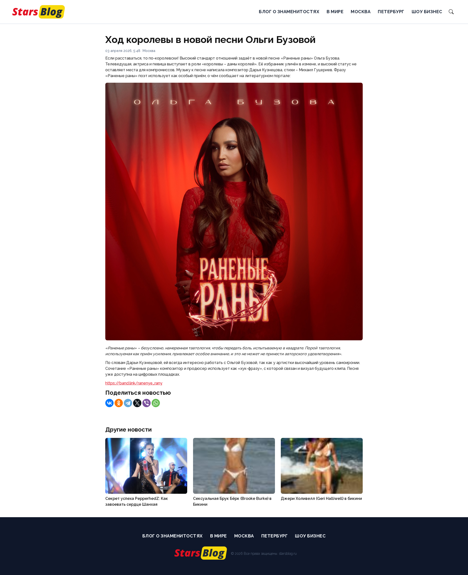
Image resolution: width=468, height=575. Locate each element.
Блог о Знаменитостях (289, 11)
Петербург (391, 11)
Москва (360, 11)
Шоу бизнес (427, 11)
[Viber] (146, 403)
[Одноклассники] (119, 403)
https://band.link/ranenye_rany (133, 383)
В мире (335, 11)
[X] (137, 403)
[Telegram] (128, 403)
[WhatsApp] (156, 403)
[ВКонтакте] (109, 403)
